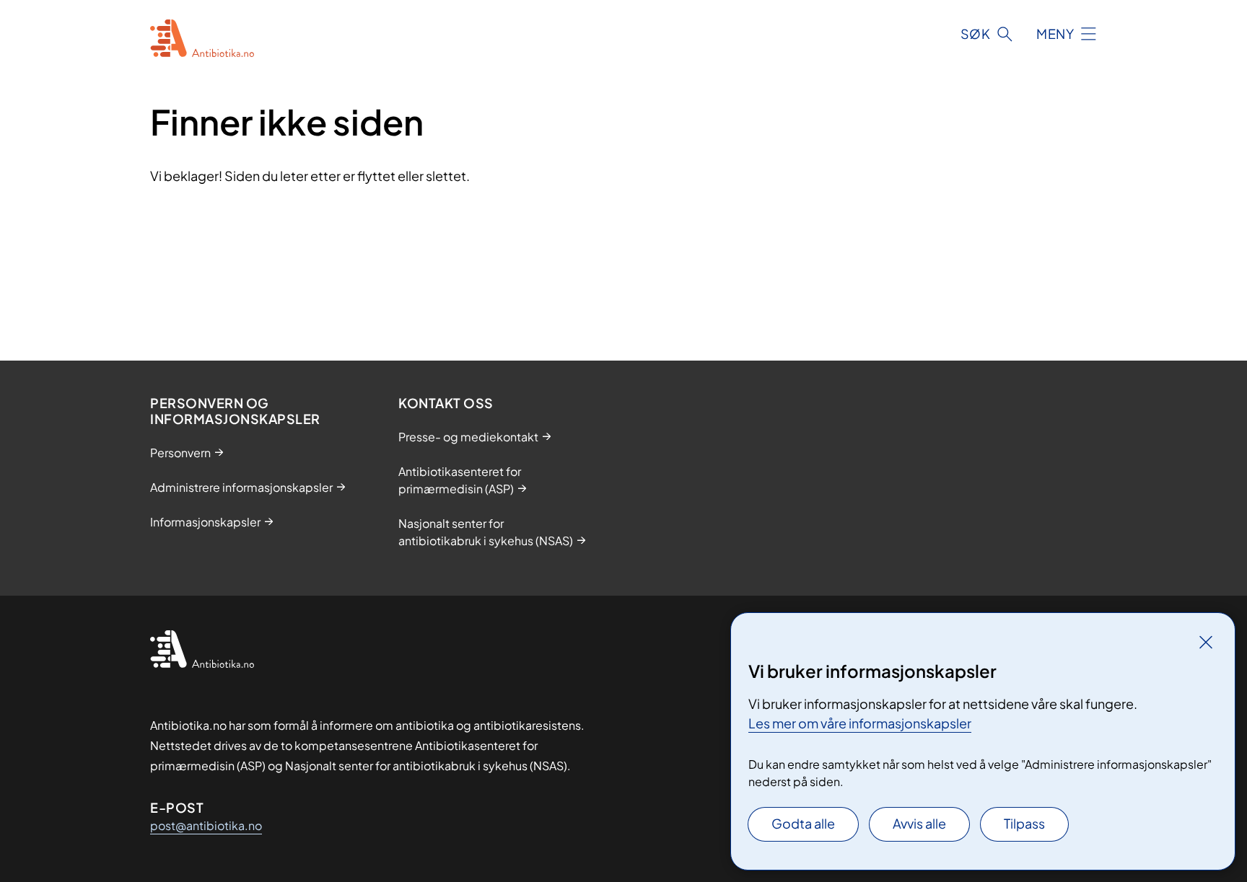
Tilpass (1024, 823)
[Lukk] (1205, 641)
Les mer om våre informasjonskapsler (859, 723)
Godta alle (803, 823)
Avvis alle (919, 823)
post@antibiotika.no (206, 825)
